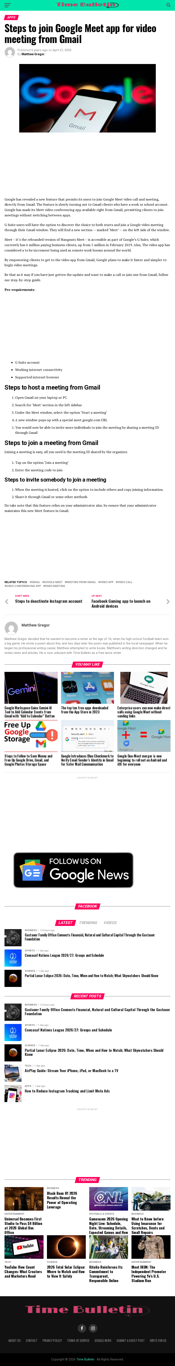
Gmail (35, 582)
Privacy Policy (52, 1340)
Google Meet (53, 582)
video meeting (55, 586)
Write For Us (158, 1340)
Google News (103, 1340)
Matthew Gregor (33, 54)
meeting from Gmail (81, 582)
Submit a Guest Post (131, 1340)
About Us (14, 1340)
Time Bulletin (85, 1359)
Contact (31, 1340)
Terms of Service (78, 1340)
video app (107, 582)
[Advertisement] (87, 167)
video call (125, 582)
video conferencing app (23, 586)
